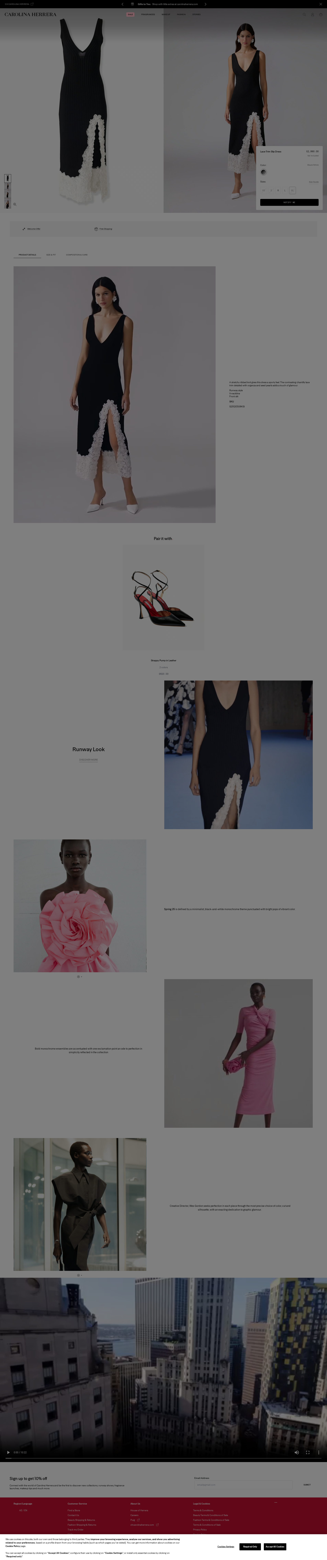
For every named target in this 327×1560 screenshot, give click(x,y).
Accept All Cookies (275, 1546)
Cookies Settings (225, 1546)
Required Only (250, 1546)
